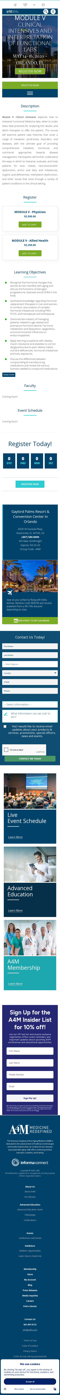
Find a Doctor (30, 1306)
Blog (30, 1285)
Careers (30, 1300)
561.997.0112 (30, 1324)
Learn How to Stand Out (30, 1256)
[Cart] (34, 4)
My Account (30, 1279)
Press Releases (30, 1290)
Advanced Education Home (30, 1209)
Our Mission (30, 1196)
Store (30, 1274)
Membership (30, 1269)
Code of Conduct (30, 1345)
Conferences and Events (30, 1238)
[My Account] (43, 4)
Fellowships (30, 1214)
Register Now (30, 71)
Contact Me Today (30, 758)
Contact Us (30, 1319)
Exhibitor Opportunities (30, 1250)
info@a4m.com (30, 1329)
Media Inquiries (30, 1295)
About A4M (30, 1191)
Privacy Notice (30, 1351)
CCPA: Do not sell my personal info (30, 1356)
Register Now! (30, 85)
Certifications (30, 1220)
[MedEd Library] (16, 4)
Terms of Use (30, 1340)
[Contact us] (25, 4)
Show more (8, 374)
